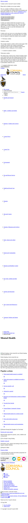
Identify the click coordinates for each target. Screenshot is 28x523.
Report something (8, 481)
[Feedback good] (13, 459)
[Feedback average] (18, 459)
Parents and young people (7, 432)
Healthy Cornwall (5, 441)
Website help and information (10, 486)
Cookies (2, 68)
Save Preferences (5, 66)
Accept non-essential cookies (7, 17)
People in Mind (4, 450)
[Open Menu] (4, 95)
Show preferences (5, 20)
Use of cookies (7, 505)
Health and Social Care (9, 333)
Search (5, 92)
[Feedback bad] (23, 459)
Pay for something (8, 482)
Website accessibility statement (11, 489)
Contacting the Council (9, 485)
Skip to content (4, 1)
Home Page (6, 331)
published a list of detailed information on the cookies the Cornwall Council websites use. (13, 13)
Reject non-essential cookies (7, 18)
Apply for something (8, 483)
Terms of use (7, 487)
